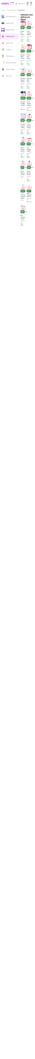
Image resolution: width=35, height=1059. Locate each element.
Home (2, 10)
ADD (23, 24)
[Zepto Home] (5, 3)
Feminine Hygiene (11, 10)
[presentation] (5, 10)
